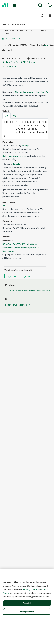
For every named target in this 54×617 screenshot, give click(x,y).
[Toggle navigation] (15, 5)
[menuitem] (40, 6)
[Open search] (42, 15)
